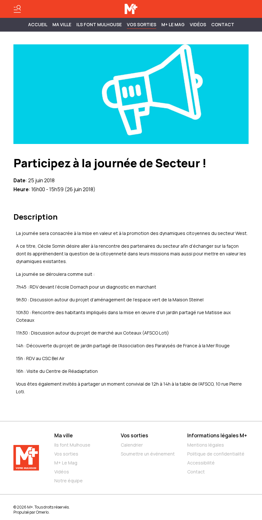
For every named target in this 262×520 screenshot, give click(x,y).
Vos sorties (141, 24)
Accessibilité (201, 463)
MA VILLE (61, 24)
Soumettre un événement (148, 454)
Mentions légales (205, 445)
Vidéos (198, 24)
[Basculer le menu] (17, 9)
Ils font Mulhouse (72, 445)
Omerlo (42, 512)
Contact (222, 24)
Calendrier (132, 445)
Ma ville (63, 435)
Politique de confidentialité (215, 454)
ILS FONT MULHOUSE (99, 24)
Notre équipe (68, 481)
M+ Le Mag (173, 24)
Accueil (37, 24)
